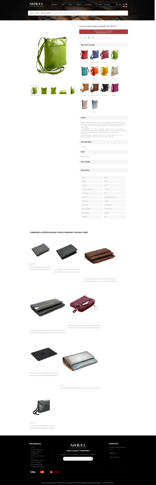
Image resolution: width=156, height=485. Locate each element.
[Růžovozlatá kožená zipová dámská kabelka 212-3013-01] (85, 104)
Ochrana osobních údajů (38, 466)
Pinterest (93, 37)
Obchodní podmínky (37, 464)
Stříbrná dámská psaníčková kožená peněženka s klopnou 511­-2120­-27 (80, 388)
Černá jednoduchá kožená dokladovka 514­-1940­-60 (43, 375)
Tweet (89, 37)
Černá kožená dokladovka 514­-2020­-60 (40, 269)
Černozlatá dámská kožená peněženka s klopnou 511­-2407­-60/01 (47, 333)
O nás (32, 447)
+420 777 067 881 (114, 457)
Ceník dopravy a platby (37, 460)
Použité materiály (36, 462)
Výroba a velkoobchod (37, 449)
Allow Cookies (108, 483)
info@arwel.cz (113, 453)
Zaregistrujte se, (101, 32)
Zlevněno (88, 4)
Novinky (54, 4)
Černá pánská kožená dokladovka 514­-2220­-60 (67, 272)
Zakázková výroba (36, 451)
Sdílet (84, 37)
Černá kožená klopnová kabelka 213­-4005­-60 (41, 428)
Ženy (70, 4)
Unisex (78, 4)
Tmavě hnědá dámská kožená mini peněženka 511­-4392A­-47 (100, 281)
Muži (62, 4)
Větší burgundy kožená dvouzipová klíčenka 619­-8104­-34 (84, 328)
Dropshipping (35, 454)
